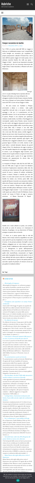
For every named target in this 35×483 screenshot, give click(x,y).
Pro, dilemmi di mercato (11, 320)
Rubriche (6, 4)
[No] (33, 477)
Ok (18, 480)
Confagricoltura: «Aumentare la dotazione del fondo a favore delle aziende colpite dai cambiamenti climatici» (17, 398)
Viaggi (6, 272)
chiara (20, 45)
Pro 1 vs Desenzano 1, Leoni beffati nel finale (17, 418)
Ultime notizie (8, 279)
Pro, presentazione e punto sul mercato (15, 357)
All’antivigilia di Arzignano (12, 283)
